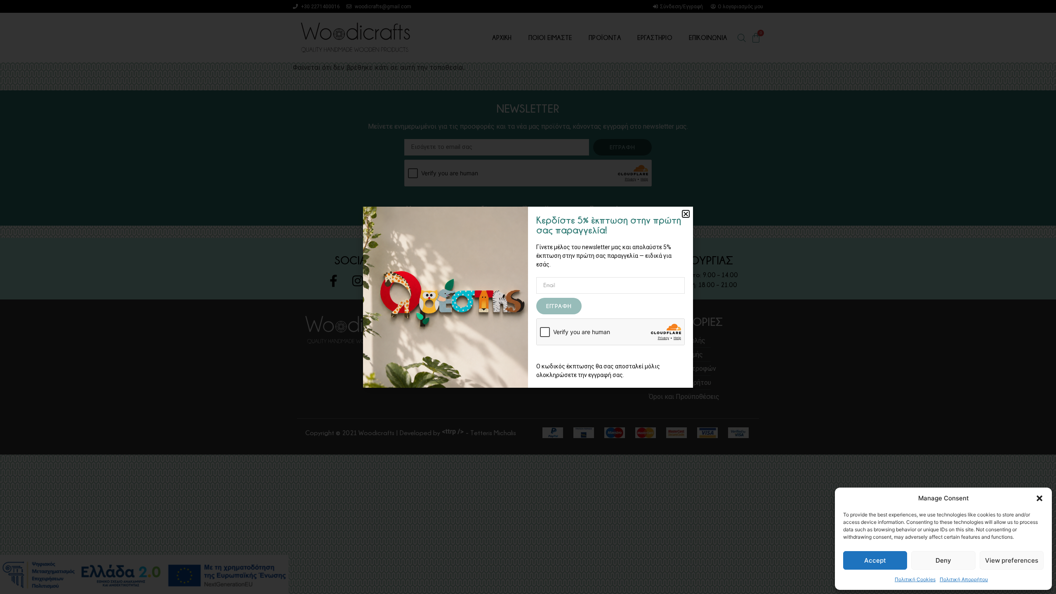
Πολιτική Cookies (915, 579)
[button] (1039, 498)
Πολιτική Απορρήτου (964, 579)
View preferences (1011, 560)
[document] (528, 297)
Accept (875, 560)
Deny (943, 560)
